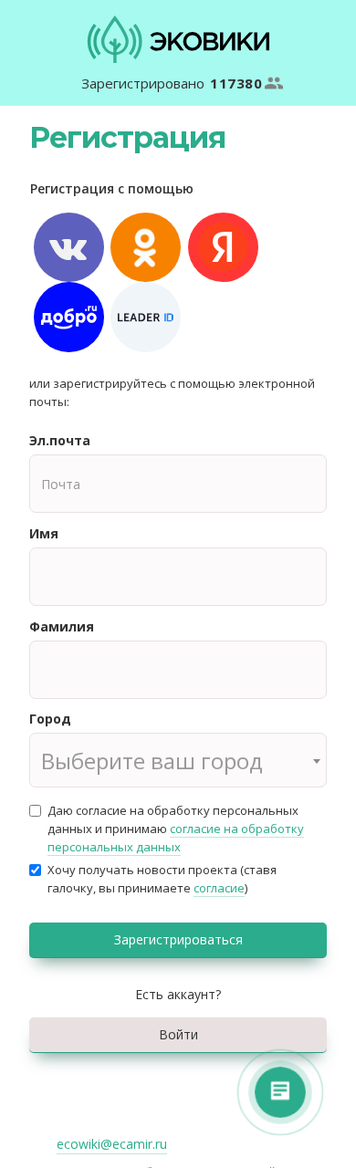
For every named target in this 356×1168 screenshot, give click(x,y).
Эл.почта (59, 440)
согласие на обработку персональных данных (175, 837)
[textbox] (178, 761)
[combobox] (178, 760)
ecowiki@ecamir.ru (112, 1143)
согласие (219, 888)
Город (50, 718)
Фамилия (61, 626)
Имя (43, 533)
